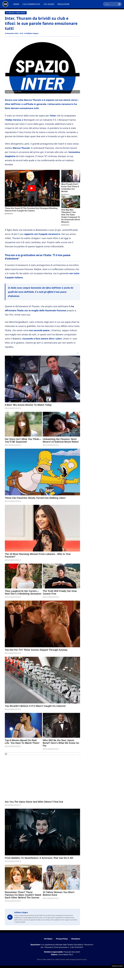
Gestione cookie (117, 966)
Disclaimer (75, 939)
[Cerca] (119, 4)
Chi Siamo (48, 939)
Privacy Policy (62, 939)
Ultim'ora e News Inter (15, 13)
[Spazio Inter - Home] (5, 4)
